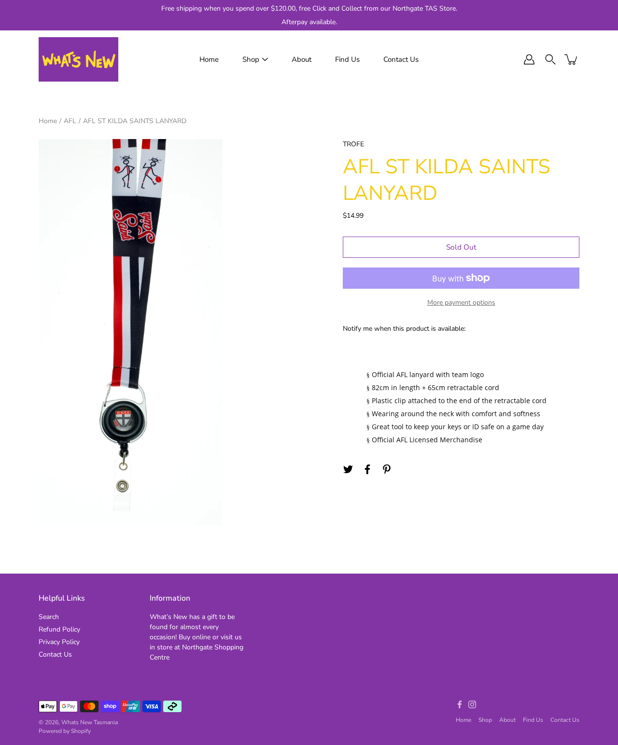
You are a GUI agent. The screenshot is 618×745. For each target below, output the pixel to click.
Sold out (461, 247)
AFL (70, 121)
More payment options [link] (461, 302)
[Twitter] (348, 469)
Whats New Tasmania (89, 722)
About (301, 59)
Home (209, 59)
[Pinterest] (386, 469)
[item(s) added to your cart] (571, 59)
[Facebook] (367, 469)
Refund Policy (59, 629)
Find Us (347, 59)
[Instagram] (472, 704)
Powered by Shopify (65, 731)
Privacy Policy (59, 642)
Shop (250, 59)
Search (49, 616)
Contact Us (401, 59)
